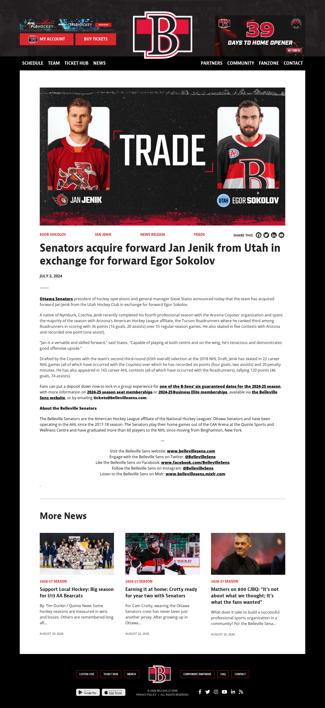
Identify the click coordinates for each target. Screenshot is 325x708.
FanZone (269, 63)
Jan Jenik (103, 234)
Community (240, 63)
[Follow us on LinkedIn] (233, 691)
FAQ (223, 674)
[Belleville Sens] (162, 35)
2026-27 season (53, 581)
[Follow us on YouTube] (224, 691)
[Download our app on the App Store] (114, 691)
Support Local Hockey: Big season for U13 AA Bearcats (77, 592)
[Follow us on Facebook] (200, 691)
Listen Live (86, 674)
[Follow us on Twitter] (207, 691)
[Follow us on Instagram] (216, 691)
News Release (152, 234)
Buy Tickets (96, 39)
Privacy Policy (146, 694)
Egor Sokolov (53, 234)
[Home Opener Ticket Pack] (260, 35)
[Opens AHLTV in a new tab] (68, 24)
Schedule (32, 63)
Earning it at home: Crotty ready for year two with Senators (161, 592)
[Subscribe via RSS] (241, 691)
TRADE (199, 234)
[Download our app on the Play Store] (88, 691)
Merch (131, 674)
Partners (211, 63)
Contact (293, 63)
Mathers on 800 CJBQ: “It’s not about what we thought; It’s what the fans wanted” (245, 595)
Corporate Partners (197, 674)
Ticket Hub (76, 63)
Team (54, 63)
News (99, 63)
